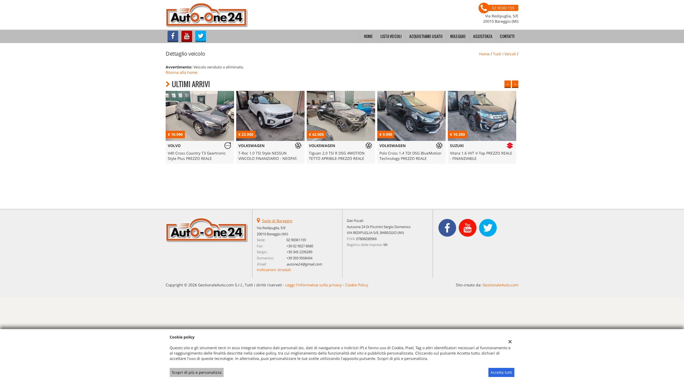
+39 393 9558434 (299, 258)
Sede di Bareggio (277, 220)
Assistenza (482, 36)
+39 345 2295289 (299, 251)
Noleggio (458, 36)
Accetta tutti (501, 372)
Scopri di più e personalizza (196, 372)
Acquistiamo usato (425, 36)
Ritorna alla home (181, 72)
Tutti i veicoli (504, 53)
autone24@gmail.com (304, 264)
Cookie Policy (356, 284)
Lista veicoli (391, 36)
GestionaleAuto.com (500, 284)
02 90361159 (296, 239)
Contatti (507, 36)
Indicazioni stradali (274, 269)
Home (368, 36)
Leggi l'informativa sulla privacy (313, 284)
